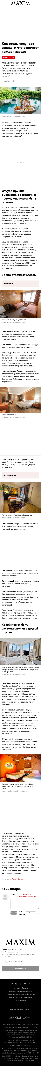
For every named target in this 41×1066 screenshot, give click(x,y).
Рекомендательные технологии (20, 997)
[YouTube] (25, 983)
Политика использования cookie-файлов (20, 994)
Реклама (25, 988)
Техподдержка (20, 1000)
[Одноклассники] (29, 983)
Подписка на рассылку (12, 949)
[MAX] (12, 983)
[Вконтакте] (16, 983)
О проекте (16, 988)
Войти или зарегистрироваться (27, 896)
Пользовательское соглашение (20, 991)
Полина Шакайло (18, 879)
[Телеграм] (20, 983)
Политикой (9, 954)
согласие (11, 952)
